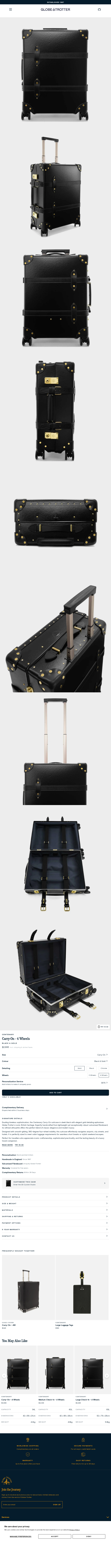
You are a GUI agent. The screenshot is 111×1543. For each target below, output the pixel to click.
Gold (79, 1068)
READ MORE (7, 1145)
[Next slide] (107, 1376)
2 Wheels (92, 1075)
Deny (88, 1536)
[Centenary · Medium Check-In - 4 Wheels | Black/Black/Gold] (55, 1373)
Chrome (104, 1068)
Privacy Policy (74, 1530)
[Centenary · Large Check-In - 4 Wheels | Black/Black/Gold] (92, 1373)
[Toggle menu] (10, 9)
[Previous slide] (4, 1376)
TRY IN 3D (19, 1145)
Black (91, 1068)
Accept (54, 1536)
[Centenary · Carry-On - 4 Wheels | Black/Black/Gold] (18, 1373)
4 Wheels (103, 1075)
